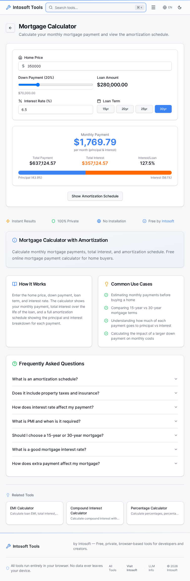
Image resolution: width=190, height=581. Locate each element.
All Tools (112, 568)
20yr (125, 109)
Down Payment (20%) (36, 77)
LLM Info (152, 568)
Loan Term (111, 101)
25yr (144, 109)
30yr (163, 109)
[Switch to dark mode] (179, 7)
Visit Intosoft (132, 568)
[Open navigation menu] (153, 7)
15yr (106, 109)
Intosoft (168, 221)
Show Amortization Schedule (95, 196)
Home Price (33, 58)
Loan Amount (108, 77)
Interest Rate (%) (38, 101)
